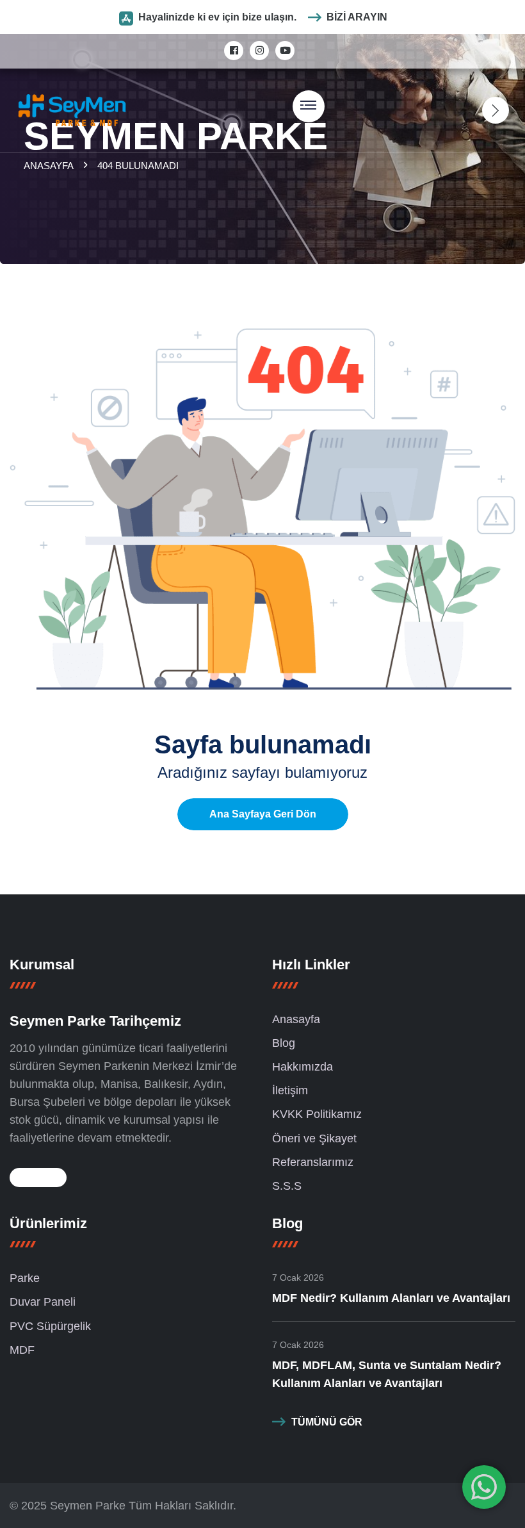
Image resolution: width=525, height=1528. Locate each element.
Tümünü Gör (326, 1422)
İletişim (290, 1090)
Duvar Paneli (43, 1301)
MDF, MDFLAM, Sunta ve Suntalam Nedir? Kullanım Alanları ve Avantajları (386, 1374)
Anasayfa (51, 165)
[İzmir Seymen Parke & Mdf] (72, 109)
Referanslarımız (312, 1162)
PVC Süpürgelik (50, 1326)
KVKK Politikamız (317, 1114)
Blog (283, 1043)
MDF (22, 1349)
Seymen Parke (87, 1505)
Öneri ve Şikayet (314, 1138)
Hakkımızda (302, 1066)
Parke (25, 1278)
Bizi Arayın (357, 17)
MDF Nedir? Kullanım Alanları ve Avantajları (391, 1298)
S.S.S (287, 1185)
